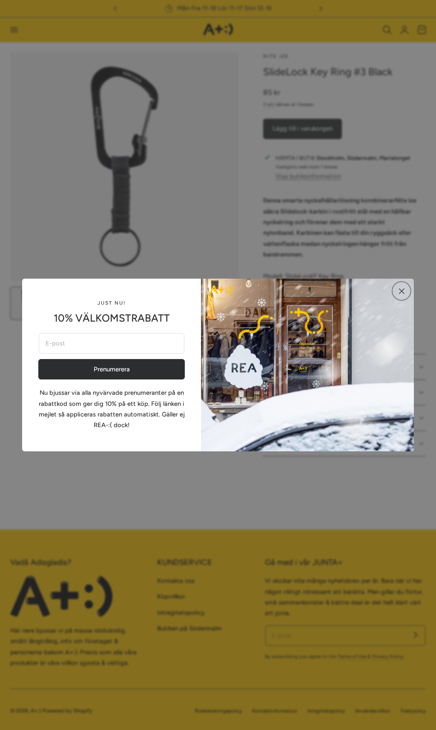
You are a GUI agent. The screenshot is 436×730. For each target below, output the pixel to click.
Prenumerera (112, 369)
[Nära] (401, 291)
